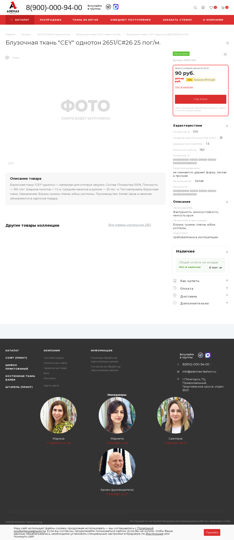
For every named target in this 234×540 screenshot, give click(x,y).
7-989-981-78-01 (175, 443)
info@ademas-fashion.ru (199, 371)
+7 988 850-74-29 (58, 443)
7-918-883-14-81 (117, 443)
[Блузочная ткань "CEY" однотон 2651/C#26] (85, 109)
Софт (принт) (16, 357)
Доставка (188, 296)
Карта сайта (51, 385)
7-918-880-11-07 (117, 494)
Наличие (185, 251)
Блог (47, 373)
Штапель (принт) (19, 387)
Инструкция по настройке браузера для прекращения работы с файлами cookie (180, 521)
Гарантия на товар (55, 368)
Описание (181, 201)
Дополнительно (194, 303)
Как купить (189, 281)
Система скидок (54, 357)
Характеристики (187, 125)
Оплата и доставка (55, 362)
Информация (101, 350)
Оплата (186, 288)
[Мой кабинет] (203, 8)
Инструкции (154, 533)
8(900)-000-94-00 (54, 7)
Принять (212, 532)
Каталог (12, 350)
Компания (52, 350)
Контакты (50, 378)
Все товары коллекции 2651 (129, 225)
